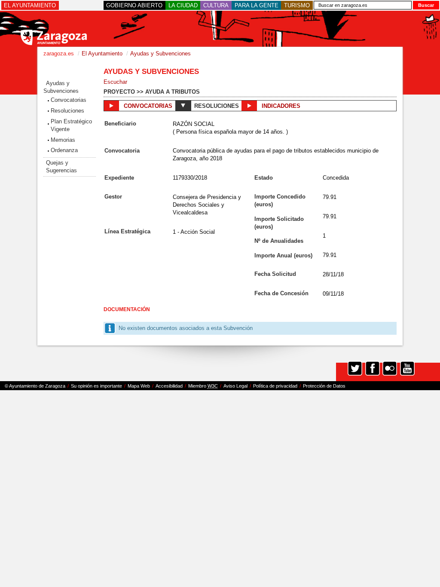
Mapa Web (139, 385)
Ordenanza (64, 150)
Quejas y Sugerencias (61, 166)
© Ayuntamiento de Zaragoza (35, 385)
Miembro (203, 385)
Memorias (63, 140)
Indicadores (280, 106)
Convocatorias (68, 100)
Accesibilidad (169, 385)
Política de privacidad (275, 385)
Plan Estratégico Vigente (71, 125)
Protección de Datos (324, 385)
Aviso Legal (235, 385)
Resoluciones (67, 110)
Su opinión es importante (96, 385)
